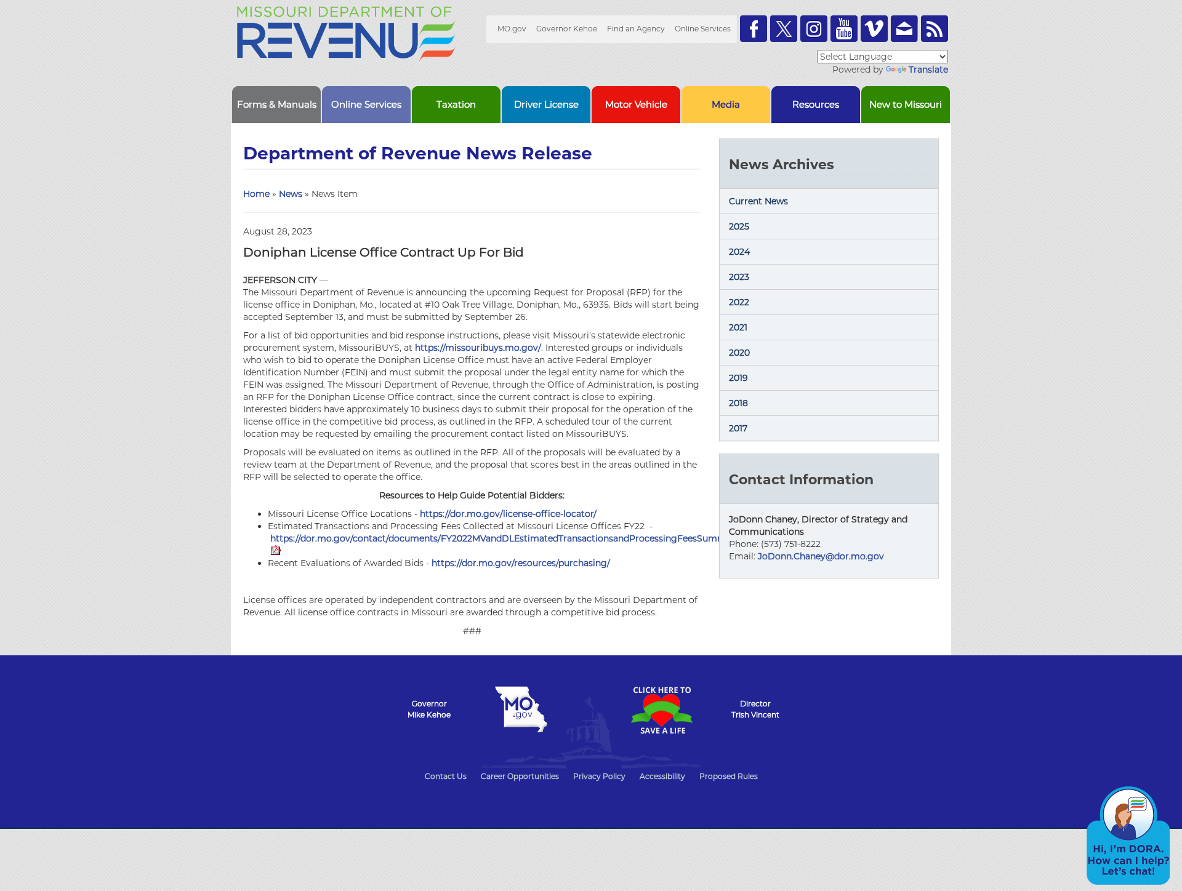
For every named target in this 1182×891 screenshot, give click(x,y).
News (290, 193)
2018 (738, 403)
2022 (739, 302)
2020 (739, 352)
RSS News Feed (934, 28)
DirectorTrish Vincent (755, 709)
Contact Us (446, 776)
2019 (738, 377)
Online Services (703, 28)
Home (256, 193)
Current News (758, 201)
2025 (739, 226)
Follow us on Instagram (813, 28)
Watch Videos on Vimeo (874, 28)
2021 (738, 327)
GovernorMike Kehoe (429, 709)
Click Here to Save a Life (661, 710)
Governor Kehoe (566, 28)
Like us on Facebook (753, 28)
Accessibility (662, 776)
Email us (904, 28)
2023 (739, 276)
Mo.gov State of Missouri (521, 709)
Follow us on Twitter (783, 28)
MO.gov (511, 28)
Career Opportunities (520, 776)
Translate (928, 69)
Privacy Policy (599, 776)
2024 (739, 251)
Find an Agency (636, 28)
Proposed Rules (728, 776)
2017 (738, 428)
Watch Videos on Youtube (844, 28)
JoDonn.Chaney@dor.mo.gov (821, 556)
